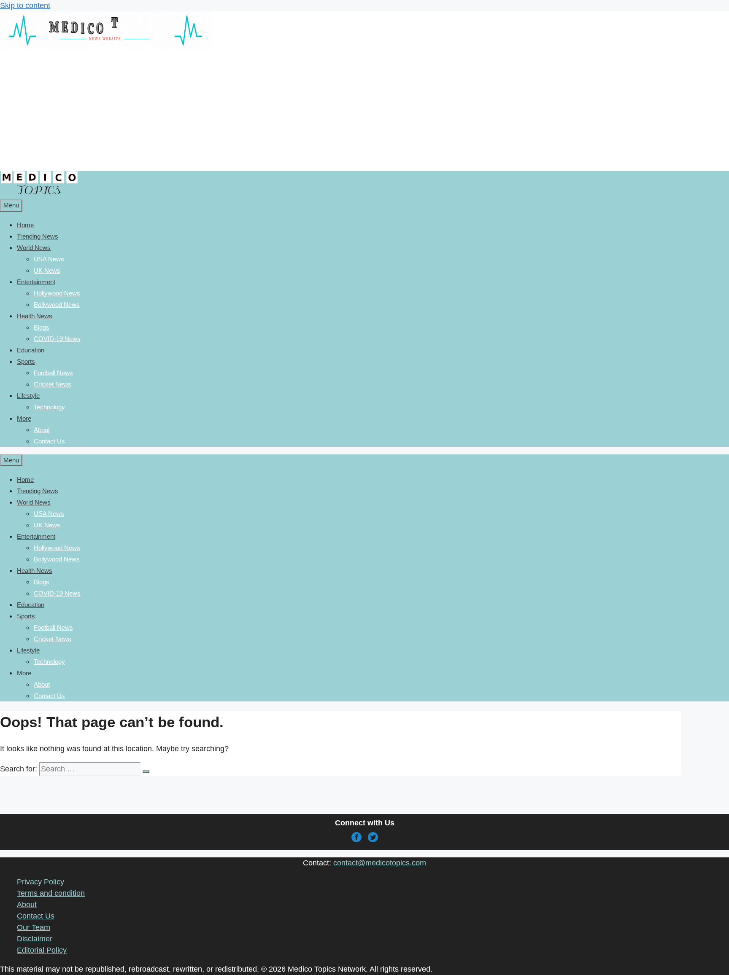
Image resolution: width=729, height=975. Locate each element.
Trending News (37, 236)
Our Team (33, 927)
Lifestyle (28, 395)
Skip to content (25, 5)
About (42, 429)
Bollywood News (57, 304)
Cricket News (52, 384)
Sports (26, 361)
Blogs (41, 327)
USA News (49, 259)
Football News (53, 372)
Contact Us (49, 441)
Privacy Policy (40, 882)
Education (30, 350)
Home (25, 224)
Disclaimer (34, 939)
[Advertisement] (204, 112)
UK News (47, 270)
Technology (49, 407)
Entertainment (36, 281)
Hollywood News (57, 293)
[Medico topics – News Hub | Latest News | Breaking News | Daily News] (39, 193)
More (24, 418)
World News (34, 247)
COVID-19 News (57, 338)
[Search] (146, 771)
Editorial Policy (42, 950)
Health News (34, 316)
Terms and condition (51, 893)
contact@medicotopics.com (379, 863)
